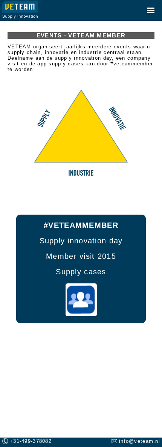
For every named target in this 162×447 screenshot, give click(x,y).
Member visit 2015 (81, 256)
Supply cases (81, 271)
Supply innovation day (81, 240)
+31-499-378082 (31, 441)
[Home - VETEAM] (21, 10)
